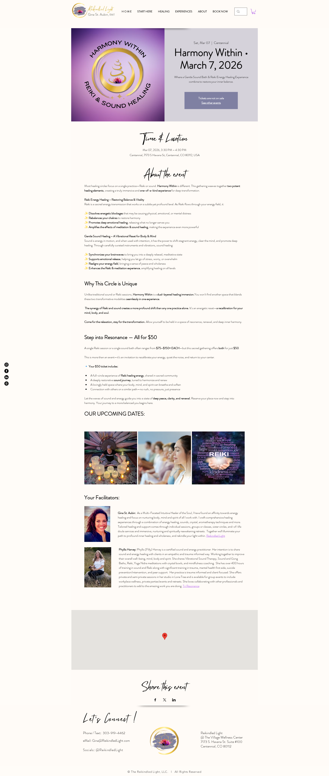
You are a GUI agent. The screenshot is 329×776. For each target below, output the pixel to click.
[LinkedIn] (6, 377)
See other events (211, 102)
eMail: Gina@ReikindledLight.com (106, 740)
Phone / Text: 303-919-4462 (104, 733)
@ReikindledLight (109, 749)
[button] (202, 11)
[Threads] (6, 383)
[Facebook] (6, 371)
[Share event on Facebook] (155, 699)
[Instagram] (6, 365)
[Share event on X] (164, 699)
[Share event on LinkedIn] (174, 699)
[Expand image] (110, 457)
